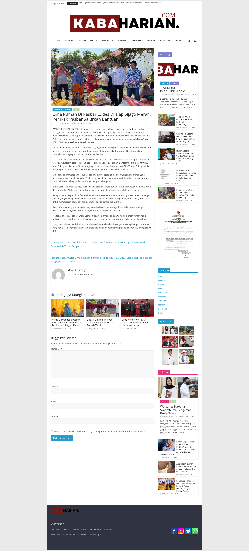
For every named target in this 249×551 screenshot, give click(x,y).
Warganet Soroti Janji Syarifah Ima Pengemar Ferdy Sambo (175, 409)
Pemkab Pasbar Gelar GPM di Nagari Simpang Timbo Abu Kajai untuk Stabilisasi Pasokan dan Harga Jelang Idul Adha (102, 259)
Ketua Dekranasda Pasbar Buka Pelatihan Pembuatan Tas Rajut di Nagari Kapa (66, 322)
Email (54, 401)
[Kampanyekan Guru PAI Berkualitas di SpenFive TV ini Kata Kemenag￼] (166, 188)
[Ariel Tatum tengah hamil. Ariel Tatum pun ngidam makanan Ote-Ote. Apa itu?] (166, 462)
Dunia (178, 40)
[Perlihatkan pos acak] (195, 41)
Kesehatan (165, 40)
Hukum (82, 40)
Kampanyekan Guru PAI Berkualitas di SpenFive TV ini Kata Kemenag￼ (185, 194)
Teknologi (137, 40)
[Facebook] (174, 529)
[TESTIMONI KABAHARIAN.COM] (178, 60)
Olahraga (122, 40)
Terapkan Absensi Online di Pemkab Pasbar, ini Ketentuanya (184, 121)
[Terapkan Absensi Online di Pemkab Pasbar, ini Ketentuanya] (166, 115)
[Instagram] (181, 529)
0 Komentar (87, 123)
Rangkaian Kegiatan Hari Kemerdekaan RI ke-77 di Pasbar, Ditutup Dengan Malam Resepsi (185, 486)
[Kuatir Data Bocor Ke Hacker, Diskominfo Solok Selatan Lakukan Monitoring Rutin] (166, 132)
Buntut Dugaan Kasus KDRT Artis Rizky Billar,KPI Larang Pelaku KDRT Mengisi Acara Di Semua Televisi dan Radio (177, 448)
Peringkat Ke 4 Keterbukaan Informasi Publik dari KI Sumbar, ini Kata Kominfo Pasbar (186, 175)
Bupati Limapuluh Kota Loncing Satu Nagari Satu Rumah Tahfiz (100, 322)
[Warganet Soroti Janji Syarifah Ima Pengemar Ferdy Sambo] (178, 378)
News (58, 40)
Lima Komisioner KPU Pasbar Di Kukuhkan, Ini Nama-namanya (135, 322)
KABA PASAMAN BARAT (62, 109)
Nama (54, 386)
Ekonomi (69, 40)
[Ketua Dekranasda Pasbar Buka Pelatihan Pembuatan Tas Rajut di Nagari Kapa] (67, 300)
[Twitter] (188, 529)
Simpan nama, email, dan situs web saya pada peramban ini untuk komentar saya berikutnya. (99, 431)
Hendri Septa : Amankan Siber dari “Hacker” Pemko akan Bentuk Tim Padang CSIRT (185, 156)
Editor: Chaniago (73, 123)
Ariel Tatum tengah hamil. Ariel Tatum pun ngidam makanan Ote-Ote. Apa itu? (186, 468)
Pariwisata (107, 40)
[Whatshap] (195, 529)
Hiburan (164, 402)
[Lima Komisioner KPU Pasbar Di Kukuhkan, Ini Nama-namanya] (137, 300)
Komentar (56, 348)
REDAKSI (164, 83)
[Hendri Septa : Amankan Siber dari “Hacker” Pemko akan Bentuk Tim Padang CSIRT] (166, 149)
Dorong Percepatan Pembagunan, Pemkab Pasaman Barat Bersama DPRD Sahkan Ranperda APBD (121, 3)
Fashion (151, 40)
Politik (93, 40)
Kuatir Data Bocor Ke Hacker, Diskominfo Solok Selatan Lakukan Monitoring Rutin (186, 138)
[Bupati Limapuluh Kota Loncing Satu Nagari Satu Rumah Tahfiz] (102, 300)
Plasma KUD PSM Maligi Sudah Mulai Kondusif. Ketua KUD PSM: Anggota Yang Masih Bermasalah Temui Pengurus (98, 244)
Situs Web (55, 416)
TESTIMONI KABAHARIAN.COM (172, 89)
